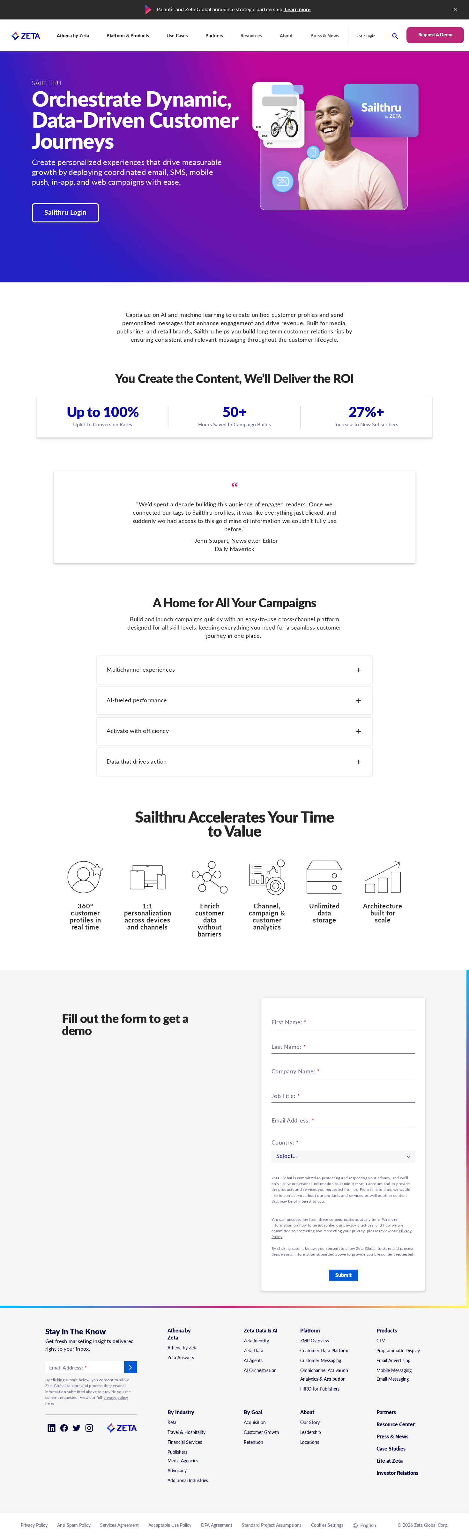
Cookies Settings (327, 1525)
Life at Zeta (389, 1461)
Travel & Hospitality (186, 1432)
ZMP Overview (314, 1341)
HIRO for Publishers (319, 1389)
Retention (253, 1442)
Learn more (297, 9)
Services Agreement (119, 1525)
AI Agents (253, 1361)
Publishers (177, 1452)
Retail (173, 1423)
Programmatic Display (398, 1351)
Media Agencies (183, 1461)
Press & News (324, 36)
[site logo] (20, 36)
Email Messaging (392, 1379)
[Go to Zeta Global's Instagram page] (89, 1428)
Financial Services (185, 1442)
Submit (343, 1275)
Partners (214, 36)
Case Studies (391, 1448)
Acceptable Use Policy (169, 1525)
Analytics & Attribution (323, 1379)
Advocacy (177, 1471)
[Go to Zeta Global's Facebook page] (64, 1428)
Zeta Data (253, 1351)
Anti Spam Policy (74, 1525)
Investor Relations (397, 1473)
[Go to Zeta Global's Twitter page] (77, 1428)
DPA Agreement (216, 1525)
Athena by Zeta (182, 1348)
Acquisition (255, 1423)
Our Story (310, 1423)
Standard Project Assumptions (272, 1525)
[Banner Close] (456, 10)
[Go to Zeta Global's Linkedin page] (52, 1428)
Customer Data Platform (324, 1351)
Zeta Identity (256, 1341)
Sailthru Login (65, 212)
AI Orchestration (260, 1371)
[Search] (395, 36)
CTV (380, 1341)
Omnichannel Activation (324, 1371)
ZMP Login (366, 36)
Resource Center (395, 1424)
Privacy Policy (34, 1525)
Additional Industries (188, 1481)
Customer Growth (261, 1432)
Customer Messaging (320, 1361)
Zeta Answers (181, 1358)
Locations (309, 1442)
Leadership (310, 1432)
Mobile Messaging (394, 1371)
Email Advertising (393, 1361)
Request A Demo (435, 35)
